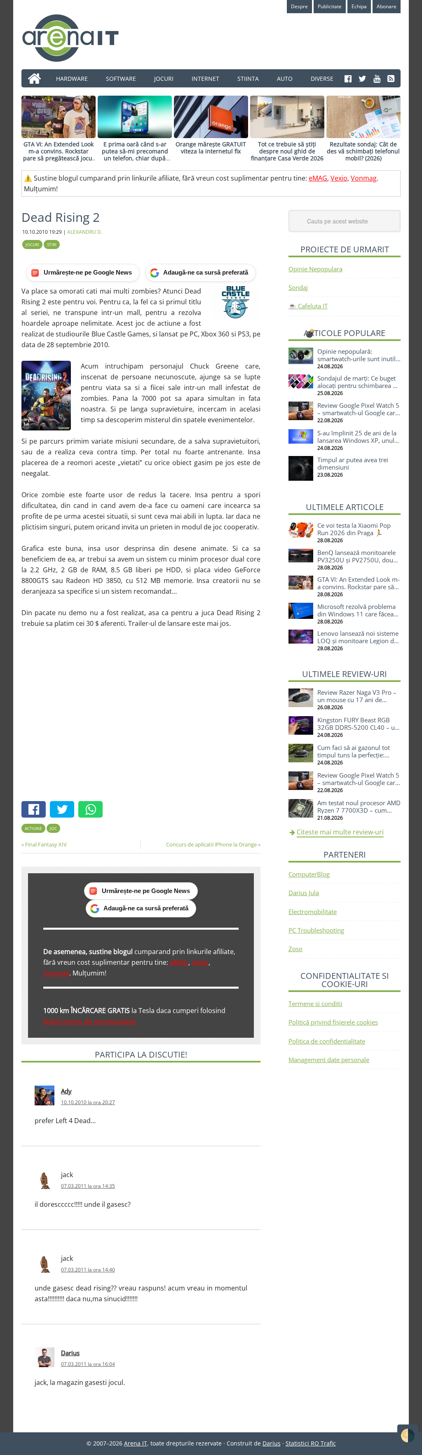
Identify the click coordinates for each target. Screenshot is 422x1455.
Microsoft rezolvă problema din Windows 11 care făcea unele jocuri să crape (356, 613)
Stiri (51, 244)
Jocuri (32, 244)
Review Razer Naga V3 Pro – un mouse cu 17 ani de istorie (356, 699)
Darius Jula (303, 893)
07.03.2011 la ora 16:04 (88, 1364)
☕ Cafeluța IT (308, 306)
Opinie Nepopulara (315, 269)
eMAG (318, 178)
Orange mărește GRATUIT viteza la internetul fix (211, 147)
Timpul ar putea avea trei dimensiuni (352, 463)
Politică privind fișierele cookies (333, 1022)
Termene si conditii (315, 1003)
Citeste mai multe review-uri (340, 832)
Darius (70, 1353)
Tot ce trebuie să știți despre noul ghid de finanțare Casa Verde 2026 (287, 151)
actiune (33, 828)
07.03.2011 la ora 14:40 (88, 1269)
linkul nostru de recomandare (89, 1021)
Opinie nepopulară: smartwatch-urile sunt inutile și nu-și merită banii (358, 358)
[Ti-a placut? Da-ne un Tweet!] (64, 810)
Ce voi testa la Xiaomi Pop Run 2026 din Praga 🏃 (354, 529)
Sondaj (298, 287)
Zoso (295, 949)
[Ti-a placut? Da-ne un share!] (35, 810)
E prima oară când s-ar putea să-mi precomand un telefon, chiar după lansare (135, 154)
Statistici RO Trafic (311, 1443)
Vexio (339, 178)
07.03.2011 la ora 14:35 (88, 1185)
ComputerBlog (309, 874)
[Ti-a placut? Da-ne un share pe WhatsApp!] (92, 810)
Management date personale (328, 1059)
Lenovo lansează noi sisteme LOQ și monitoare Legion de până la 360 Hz (358, 640)
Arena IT (77, 38)
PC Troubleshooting (316, 930)
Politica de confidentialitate (326, 1041)
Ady (66, 1091)
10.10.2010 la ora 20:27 (88, 1102)
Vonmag (364, 178)
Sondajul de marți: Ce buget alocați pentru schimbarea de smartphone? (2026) (358, 385)
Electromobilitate (312, 911)
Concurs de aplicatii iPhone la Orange (211, 844)
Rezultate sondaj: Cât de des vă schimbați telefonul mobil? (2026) (363, 151)
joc (53, 828)
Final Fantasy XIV (46, 844)
